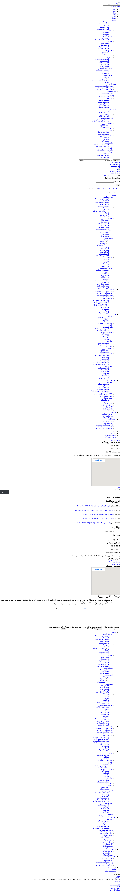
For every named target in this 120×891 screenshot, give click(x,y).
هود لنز (106, 82)
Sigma (114, 13)
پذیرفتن (117, 881)
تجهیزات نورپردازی (106, 118)
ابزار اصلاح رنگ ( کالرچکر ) (100, 362)
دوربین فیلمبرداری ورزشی (104, 89)
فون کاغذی (105, 375)
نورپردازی (113, 109)
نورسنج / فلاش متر (103, 360)
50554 (110, 160)
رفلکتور (106, 139)
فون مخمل (105, 373)
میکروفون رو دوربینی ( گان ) (100, 103)
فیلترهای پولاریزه (103, 46)
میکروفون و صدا (111, 95)
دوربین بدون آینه (104, 38)
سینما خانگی (105, 400)
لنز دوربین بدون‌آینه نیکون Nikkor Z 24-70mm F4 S (98, 514)
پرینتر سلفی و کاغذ (103, 286)
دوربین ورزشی (104, 204)
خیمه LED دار (104, 125)
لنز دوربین (109, 57)
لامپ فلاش (105, 359)
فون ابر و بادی (104, 369)
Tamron (114, 16)
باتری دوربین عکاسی (102, 70)
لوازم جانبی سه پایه (103, 29)
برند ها (114, 18)
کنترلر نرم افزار (107, 409)
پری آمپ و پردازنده (106, 405)
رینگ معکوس (104, 78)
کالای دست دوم (111, 91)
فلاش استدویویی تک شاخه (101, 144)
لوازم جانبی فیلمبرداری (105, 298)
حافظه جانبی (108, 30)
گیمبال (110, 55)
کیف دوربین (108, 50)
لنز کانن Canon (104, 64)
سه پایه (106, 25)
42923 (93, 629)
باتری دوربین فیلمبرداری (101, 305)
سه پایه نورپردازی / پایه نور (100, 364)
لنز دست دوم (108, 423)
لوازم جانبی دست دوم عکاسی (103, 428)
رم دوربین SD (104, 32)
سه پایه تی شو (104, 27)
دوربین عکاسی (107, 36)
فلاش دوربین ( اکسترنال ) (104, 150)
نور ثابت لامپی (104, 157)
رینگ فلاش (109, 128)
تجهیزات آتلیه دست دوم (105, 426)
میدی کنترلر (108, 410)
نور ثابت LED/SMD (103, 155)
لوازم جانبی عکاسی (106, 68)
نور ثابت (110, 151)
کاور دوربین (105, 73)
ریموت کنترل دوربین (102, 284)
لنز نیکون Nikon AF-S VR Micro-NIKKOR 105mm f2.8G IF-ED (93, 510)
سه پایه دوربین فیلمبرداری (101, 300)
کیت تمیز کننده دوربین (102, 280)
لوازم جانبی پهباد (104, 312)
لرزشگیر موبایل (107, 417)
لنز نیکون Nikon (104, 66)
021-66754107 (115, 440)
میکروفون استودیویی (102, 100)
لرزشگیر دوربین (107, 416)
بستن (118, 487)
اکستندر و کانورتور (103, 264)
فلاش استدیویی (107, 327)
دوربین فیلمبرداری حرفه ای (103, 86)
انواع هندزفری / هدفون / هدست (102, 394)
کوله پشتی (105, 52)
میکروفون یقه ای (103, 107)
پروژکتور (106, 153)
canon (114, 9)
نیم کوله (102, 241)
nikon (114, 11)
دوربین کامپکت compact (101, 202)
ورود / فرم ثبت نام (110, 871)
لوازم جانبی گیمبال (106, 414)
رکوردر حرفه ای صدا (106, 396)
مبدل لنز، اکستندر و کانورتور (100, 80)
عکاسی (114, 20)
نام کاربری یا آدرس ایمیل (112, 178)
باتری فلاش (105, 357)
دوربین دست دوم (107, 93)
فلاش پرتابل (108, 148)
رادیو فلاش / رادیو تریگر (101, 119)
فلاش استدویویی (107, 143)
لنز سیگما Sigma (104, 62)
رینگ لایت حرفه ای (103, 132)
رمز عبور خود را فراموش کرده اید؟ (109, 188)
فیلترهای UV (105, 45)
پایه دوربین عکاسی (106, 21)
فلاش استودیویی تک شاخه (101, 328)
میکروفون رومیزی (103, 105)
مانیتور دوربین (104, 275)
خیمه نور (109, 123)
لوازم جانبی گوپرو (103, 287)
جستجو (118, 489)
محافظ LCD (105, 277)
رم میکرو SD (105, 34)
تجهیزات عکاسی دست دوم (104, 425)
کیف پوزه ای (105, 54)
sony (114, 14)
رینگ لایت (109, 130)
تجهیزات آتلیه (108, 114)
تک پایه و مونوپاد (104, 23)
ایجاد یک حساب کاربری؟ (109, 175)
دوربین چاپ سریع (103, 206)
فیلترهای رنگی (104, 225)
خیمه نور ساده (104, 127)
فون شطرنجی (104, 371)
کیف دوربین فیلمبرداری (101, 302)
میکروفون (109, 98)
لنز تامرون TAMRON (102, 59)
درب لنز (106, 77)
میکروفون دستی (103, 102)
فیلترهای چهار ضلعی (102, 229)
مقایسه (114, 869)
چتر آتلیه (106, 339)
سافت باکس (105, 141)
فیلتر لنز (109, 41)
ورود (118, 185)
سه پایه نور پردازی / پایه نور (100, 121)
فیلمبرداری (112, 84)
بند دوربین (106, 279)
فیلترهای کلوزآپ (103, 48)
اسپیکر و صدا (108, 398)
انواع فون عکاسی (103, 116)
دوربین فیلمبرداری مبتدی (104, 87)
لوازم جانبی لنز (107, 75)
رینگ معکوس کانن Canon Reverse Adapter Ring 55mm (94, 523)
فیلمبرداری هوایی (107, 296)
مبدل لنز (106, 263)
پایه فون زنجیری (104, 112)
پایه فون (109, 111)
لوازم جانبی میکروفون (105, 96)
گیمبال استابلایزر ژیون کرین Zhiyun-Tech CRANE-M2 (93, 506)
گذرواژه (117, 181)
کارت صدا (109, 407)
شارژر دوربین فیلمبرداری (101, 303)
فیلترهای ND (105, 43)
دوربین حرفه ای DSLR (102, 39)
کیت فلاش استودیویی (102, 146)
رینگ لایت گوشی (103, 134)
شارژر (107, 71)
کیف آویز (102, 243)
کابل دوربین (105, 282)
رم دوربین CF (104, 236)
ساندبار (106, 401)
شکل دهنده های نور (106, 135)
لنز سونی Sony (104, 61)
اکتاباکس (106, 137)
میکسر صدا (108, 403)
